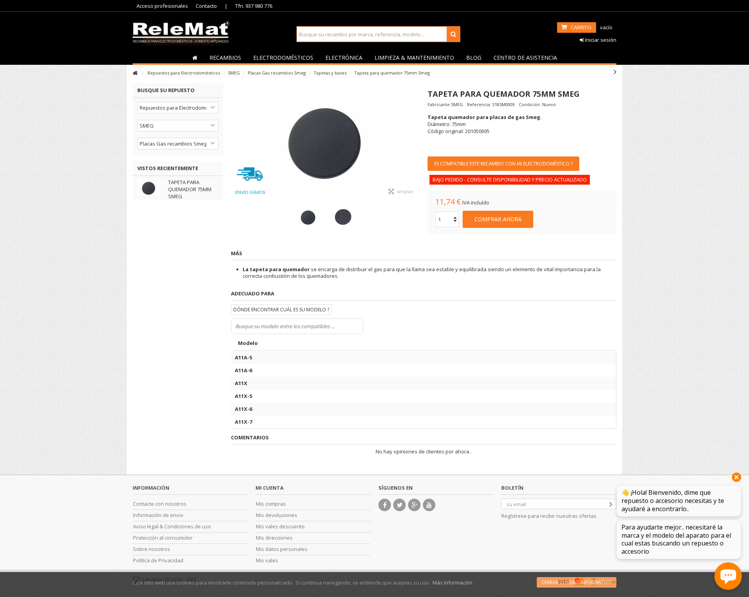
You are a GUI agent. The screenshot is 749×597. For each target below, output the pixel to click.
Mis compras (271, 504)
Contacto (206, 5)
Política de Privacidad (158, 560)
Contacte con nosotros (159, 504)
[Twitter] (399, 505)
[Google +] (414, 505)
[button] (225, 57)
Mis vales (267, 560)
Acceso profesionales (162, 5)
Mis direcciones (274, 538)
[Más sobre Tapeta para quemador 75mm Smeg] (150, 188)
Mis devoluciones (276, 515)
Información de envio (158, 515)
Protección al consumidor (163, 538)
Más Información (452, 582)
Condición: (530, 104)
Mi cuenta (270, 487)
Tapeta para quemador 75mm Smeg (189, 189)
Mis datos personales (281, 549)
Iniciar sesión (600, 39)
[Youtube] (429, 505)
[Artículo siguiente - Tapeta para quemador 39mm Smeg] (615, 71)
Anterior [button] (235, 141)
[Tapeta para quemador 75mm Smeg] (325, 141)
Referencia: (479, 104)
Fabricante (439, 104)
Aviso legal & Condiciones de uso (172, 526)
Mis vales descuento (280, 526)
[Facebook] (384, 505)
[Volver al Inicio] (135, 73)
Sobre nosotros (151, 549)
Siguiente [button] (416, 141)
